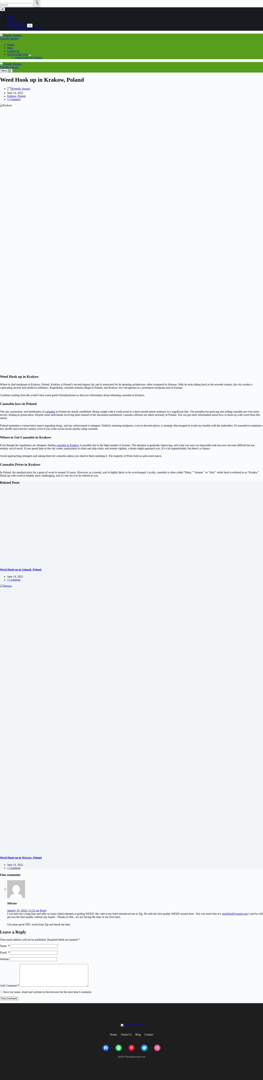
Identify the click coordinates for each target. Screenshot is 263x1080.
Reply (43, 910)
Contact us (13, 51)
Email (4, 952)
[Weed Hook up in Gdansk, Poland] (68, 525)
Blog (10, 47)
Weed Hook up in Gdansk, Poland (20, 569)
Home (10, 44)
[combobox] (16, 5)
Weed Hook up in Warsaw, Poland (21, 857)
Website (4, 959)
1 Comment (13, 99)
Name (5, 945)
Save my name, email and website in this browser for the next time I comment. (48, 992)
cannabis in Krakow (67, 445)
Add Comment (9, 985)
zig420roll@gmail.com (235, 913)
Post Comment (9, 998)
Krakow (11, 96)
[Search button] (37, 3)
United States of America (28, 57)
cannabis (50, 411)
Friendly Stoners (9, 38)
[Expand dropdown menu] (29, 55)
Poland (22, 96)
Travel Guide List (17, 54)
